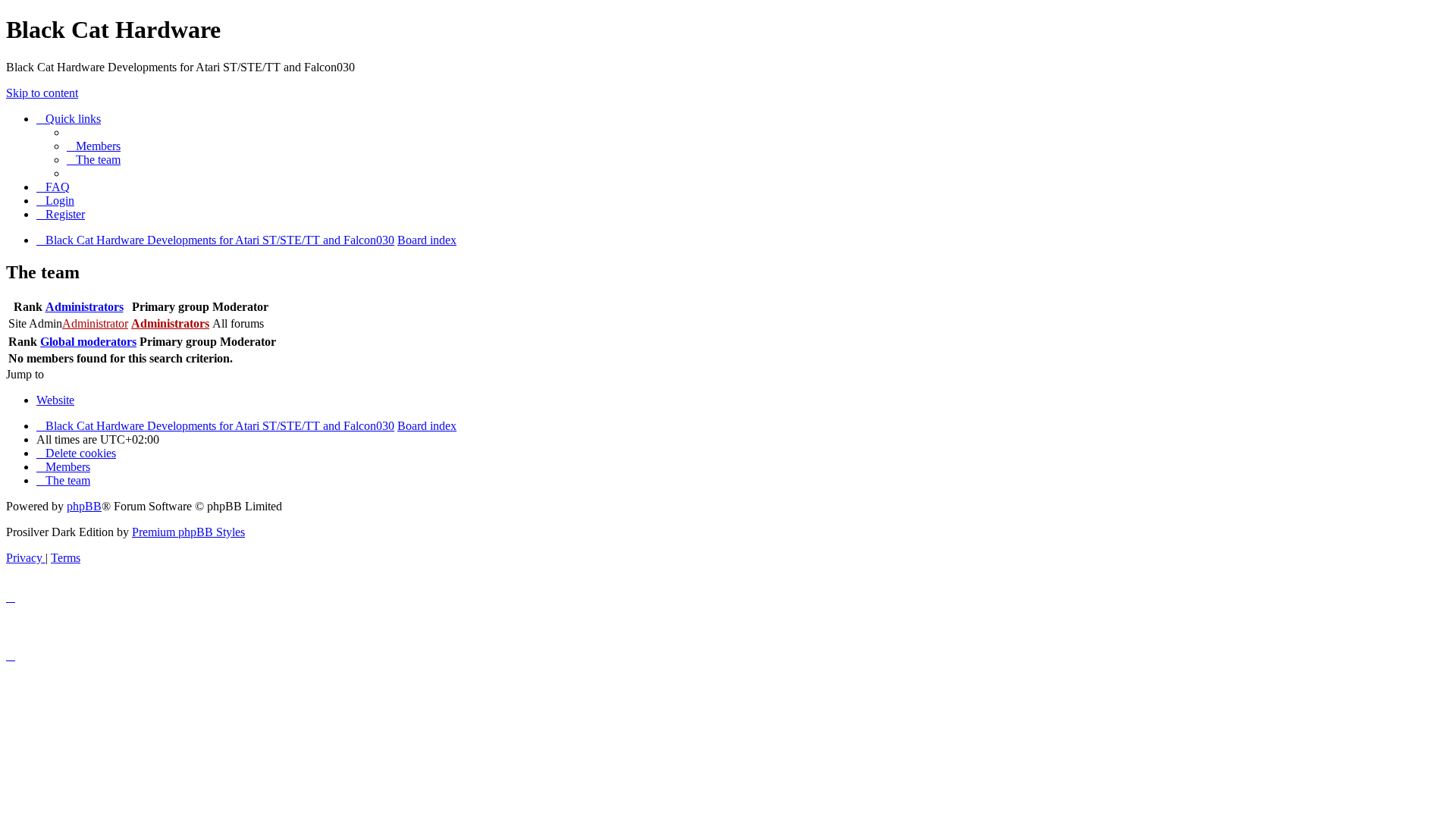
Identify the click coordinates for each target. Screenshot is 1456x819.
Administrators (85, 306)
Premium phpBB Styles (188, 532)
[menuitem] (94, 146)
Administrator (95, 323)
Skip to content (42, 92)
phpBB (84, 506)
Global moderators (88, 341)
